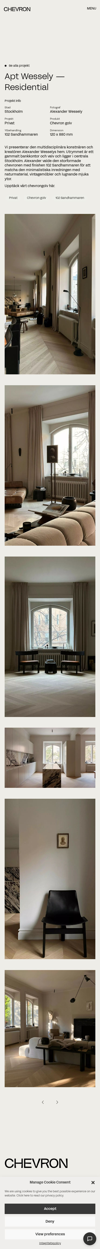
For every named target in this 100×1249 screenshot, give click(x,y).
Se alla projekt (19, 66)
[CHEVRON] (17, 10)
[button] (93, 1182)
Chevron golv (36, 198)
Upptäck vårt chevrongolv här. (30, 186)
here (27, 1196)
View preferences (50, 1234)
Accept (50, 1209)
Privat (13, 198)
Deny (50, 1221)
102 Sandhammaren (70, 198)
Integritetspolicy (50, 1243)
